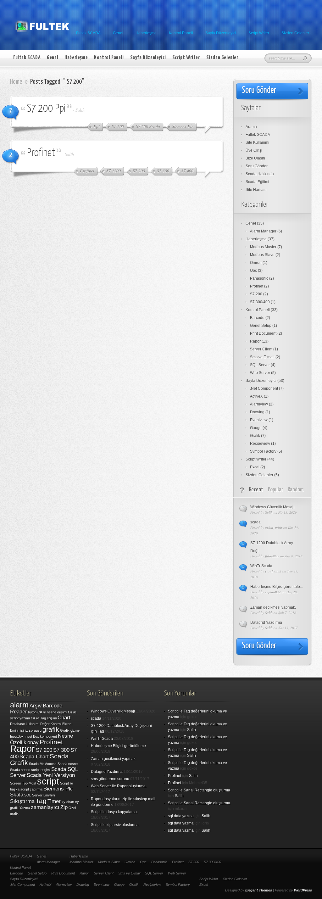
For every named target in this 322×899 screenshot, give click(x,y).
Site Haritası (256, 189)
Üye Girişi (254, 150)
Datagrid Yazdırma (266, 622)
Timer (54, 801)
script (48, 781)
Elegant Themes (258, 890)
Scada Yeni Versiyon (51, 775)
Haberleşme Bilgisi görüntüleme (118, 746)
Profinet (41, 153)
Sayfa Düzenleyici (220, 33)
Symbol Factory (263, 451)
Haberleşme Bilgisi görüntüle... (276, 586)
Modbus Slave (262, 255)
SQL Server (260, 365)
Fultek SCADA (88, 33)
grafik (50, 729)
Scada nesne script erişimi (30, 770)
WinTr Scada (261, 566)
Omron (256, 262)
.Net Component (264, 388)
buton (32, 712)
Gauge (256, 428)
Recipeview (260, 443)
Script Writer (258, 33)
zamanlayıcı (45, 807)
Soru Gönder (257, 166)
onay (33, 742)
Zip (64, 807)
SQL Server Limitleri (39, 795)
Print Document (263, 333)
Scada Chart (34, 757)
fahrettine (272, 556)
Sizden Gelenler (295, 33)
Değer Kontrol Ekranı (56, 724)
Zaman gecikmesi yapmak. (273, 607)
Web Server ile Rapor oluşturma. (119, 786)
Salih (80, 110)
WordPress (303, 890)
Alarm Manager (263, 231)
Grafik (255, 435)
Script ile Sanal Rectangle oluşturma (199, 790)
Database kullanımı (24, 724)
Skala (16, 795)
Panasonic (259, 278)
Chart (64, 718)
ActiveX (256, 396)
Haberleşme (146, 33)
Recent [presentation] (256, 490)
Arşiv (36, 706)
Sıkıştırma (22, 801)
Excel (254, 467)
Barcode (257, 317)
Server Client (261, 349)
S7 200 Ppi (46, 108)
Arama (251, 127)
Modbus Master (263, 247)
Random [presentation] (296, 490)
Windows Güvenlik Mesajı (272, 507)
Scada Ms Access (43, 764)
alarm (19, 705)
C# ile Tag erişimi (44, 718)
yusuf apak (273, 571)
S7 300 (61, 750)
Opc (253, 270)
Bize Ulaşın (255, 158)
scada (255, 522)
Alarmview (259, 404)
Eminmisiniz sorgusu (26, 730)
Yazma (24, 808)
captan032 (273, 592)
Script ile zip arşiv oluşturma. (115, 825)
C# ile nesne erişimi (52, 712)
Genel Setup (260, 325)
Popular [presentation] (275, 490)
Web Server (260, 373)
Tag (41, 800)
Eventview (259, 420)
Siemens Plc (58, 789)
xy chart (68, 802)
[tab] (256, 490)
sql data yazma (181, 816)
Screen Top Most (23, 783)
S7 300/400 (260, 302)
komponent (48, 736)
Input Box (32, 736)
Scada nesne (68, 764)
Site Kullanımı (257, 142)
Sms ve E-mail (262, 357)
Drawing (257, 412)
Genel (118, 33)
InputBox (17, 736)
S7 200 (256, 294)
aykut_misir (273, 527)
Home (16, 82)
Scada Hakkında (260, 174)
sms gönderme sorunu (110, 779)
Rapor (255, 341)
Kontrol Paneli (181, 33)
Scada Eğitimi (257, 182)
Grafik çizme (70, 730)
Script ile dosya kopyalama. (114, 812)
